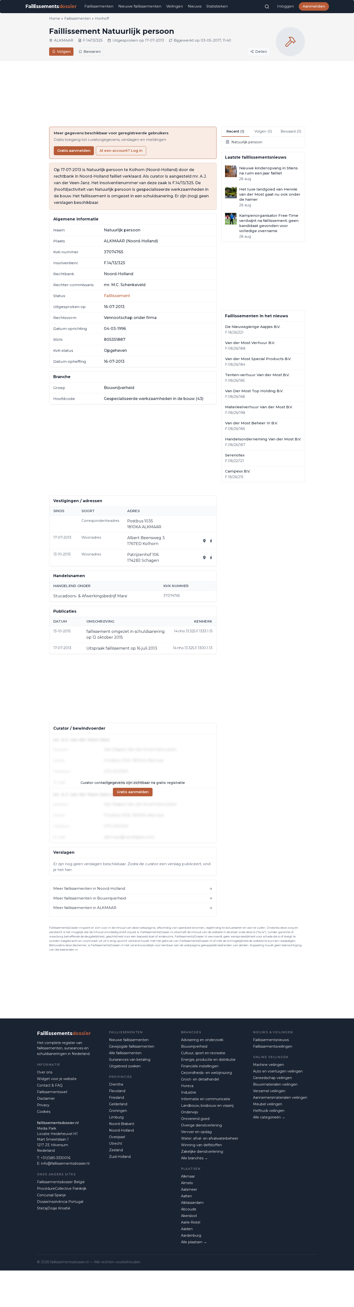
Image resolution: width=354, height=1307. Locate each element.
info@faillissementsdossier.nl (65, 1163)
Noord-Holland (121, 1130)
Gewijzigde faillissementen (131, 1046)
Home (54, 18)
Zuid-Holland (120, 1156)
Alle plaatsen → (194, 1242)
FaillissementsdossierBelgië (61, 1182)
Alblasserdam (192, 1202)
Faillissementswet (52, 1092)
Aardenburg (191, 1235)
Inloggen (285, 6)
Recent (235, 131)
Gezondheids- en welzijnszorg (206, 1073)
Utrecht (115, 1143)
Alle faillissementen (125, 1053)
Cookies (43, 1111)
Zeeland (116, 1150)
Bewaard (291, 131)
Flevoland (117, 1091)
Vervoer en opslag (196, 1132)
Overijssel (117, 1137)
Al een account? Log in (121, 150)
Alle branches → (194, 1158)
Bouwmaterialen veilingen (275, 1084)
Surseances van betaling (129, 1059)
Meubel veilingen (267, 1104)
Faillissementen (98, 6)
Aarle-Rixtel (190, 1222)
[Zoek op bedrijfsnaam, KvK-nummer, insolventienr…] (267, 6)
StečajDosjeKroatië (53, 1208)
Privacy (43, 1105)
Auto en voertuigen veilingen (278, 1071)
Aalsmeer (189, 1189)
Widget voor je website (57, 1079)
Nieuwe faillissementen (139, 6)
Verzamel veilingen (269, 1091)
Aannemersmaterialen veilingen (280, 1097)
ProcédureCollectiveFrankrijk (61, 1188)
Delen (261, 51)
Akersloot (189, 1216)
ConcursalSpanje (51, 1195)
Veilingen (174, 6)
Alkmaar (188, 1176)
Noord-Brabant (121, 1124)
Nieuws (194, 6)
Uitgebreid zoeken (125, 1066)
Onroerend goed (195, 1118)
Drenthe (116, 1084)
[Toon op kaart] (204, 541)
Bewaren (92, 51)
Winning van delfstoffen (201, 1145)
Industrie (188, 1092)
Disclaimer (46, 1098)
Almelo (187, 1183)
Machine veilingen (268, 1064)
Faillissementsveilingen (272, 1046)
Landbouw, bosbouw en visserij (207, 1105)
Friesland (116, 1097)
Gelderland (118, 1104)
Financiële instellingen (199, 1066)
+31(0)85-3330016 (55, 1158)
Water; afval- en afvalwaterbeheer (209, 1138)
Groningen (118, 1110)
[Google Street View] (211, 541)
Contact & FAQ (50, 1085)
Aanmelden (314, 6)
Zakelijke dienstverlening (202, 1151)
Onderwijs (189, 1112)
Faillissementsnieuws (271, 1040)
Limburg (116, 1117)
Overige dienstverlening (201, 1125)
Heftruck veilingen (268, 1110)
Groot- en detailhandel (200, 1079)
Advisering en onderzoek (202, 1040)
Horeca (187, 1086)
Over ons (44, 1072)
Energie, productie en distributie (208, 1059)
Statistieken (217, 6)
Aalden (187, 1229)
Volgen (64, 51)
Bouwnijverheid (194, 1046)
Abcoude (188, 1209)
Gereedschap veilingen (272, 1078)
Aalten (186, 1196)
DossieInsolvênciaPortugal (60, 1201)
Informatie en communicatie (205, 1099)
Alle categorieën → (269, 1117)
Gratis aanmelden (74, 150)
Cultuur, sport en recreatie (203, 1053)
